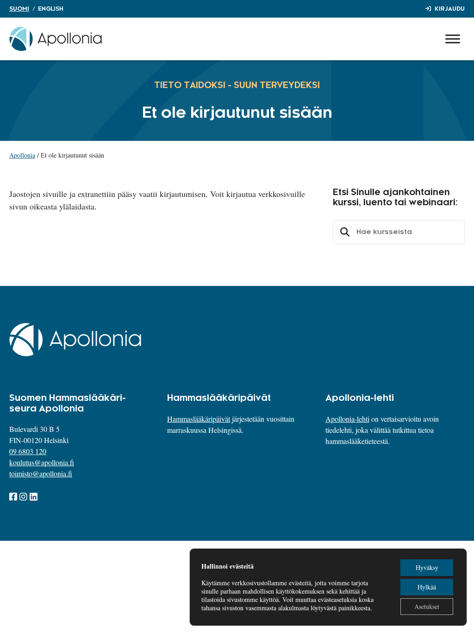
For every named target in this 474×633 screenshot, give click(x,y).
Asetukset (426, 606)
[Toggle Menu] (452, 38)
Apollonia (22, 155)
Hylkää (427, 586)
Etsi (343, 232)
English (50, 9)
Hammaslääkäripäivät (198, 419)
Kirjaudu (450, 9)
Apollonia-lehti (347, 419)
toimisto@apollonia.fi (40, 473)
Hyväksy (427, 567)
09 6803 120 (27, 451)
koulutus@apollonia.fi (41, 462)
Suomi (19, 9)
